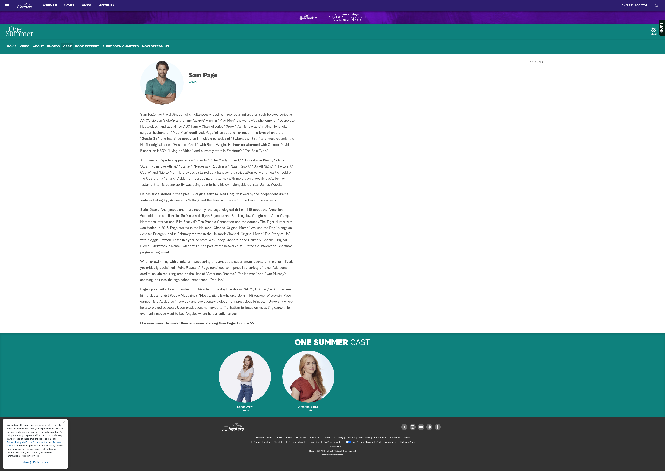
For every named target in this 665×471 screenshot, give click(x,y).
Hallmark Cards (407, 442)
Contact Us (329, 438)
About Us (314, 438)
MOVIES (69, 5)
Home (11, 46)
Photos (53, 46)
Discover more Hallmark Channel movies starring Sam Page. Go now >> (197, 323)
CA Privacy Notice (333, 442)
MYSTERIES (106, 5)
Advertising (364, 438)
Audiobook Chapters (120, 46)
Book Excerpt (87, 46)
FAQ (340, 438)
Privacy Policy (296, 442)
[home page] (24, 5)
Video (24, 46)
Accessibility (334, 447)
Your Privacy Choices (362, 442)
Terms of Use (313, 442)
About (38, 46)
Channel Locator (635, 5)
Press (407, 438)
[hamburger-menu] (7, 5)
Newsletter (279, 442)
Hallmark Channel (264, 438)
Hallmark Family (284, 438)
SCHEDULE (49, 5)
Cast (67, 46)
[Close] (64, 422)
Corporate (395, 438)
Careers (351, 438)
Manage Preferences (35, 462)
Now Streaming (155, 46)
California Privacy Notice (34, 442)
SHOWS (86, 5)
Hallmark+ (301, 438)
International (380, 438)
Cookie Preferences (386, 442)
